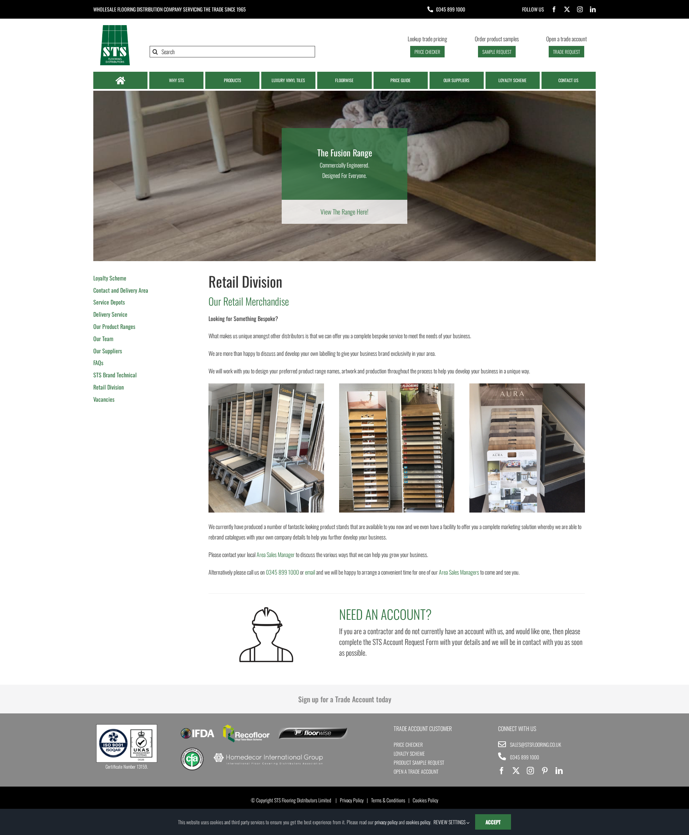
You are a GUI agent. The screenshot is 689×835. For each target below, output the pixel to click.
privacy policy (386, 822)
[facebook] (554, 9)
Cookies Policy (425, 800)
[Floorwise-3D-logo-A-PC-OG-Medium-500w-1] (313, 730)
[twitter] (567, 9)
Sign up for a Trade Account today (344, 699)
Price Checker (408, 744)
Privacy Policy (352, 800)
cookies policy (418, 822)
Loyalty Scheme (409, 753)
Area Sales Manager (276, 554)
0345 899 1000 (450, 9)
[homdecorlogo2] (268, 754)
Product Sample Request (419, 762)
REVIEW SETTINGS (450, 822)
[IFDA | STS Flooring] (198, 730)
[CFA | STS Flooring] (192, 750)
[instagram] (580, 9)
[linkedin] (593, 9)
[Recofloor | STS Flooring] (246, 727)
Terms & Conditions (388, 800)
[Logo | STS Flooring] (115, 27)
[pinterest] (544, 770)
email (310, 572)
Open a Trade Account (416, 771)
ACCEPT (493, 822)
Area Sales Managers (459, 572)
